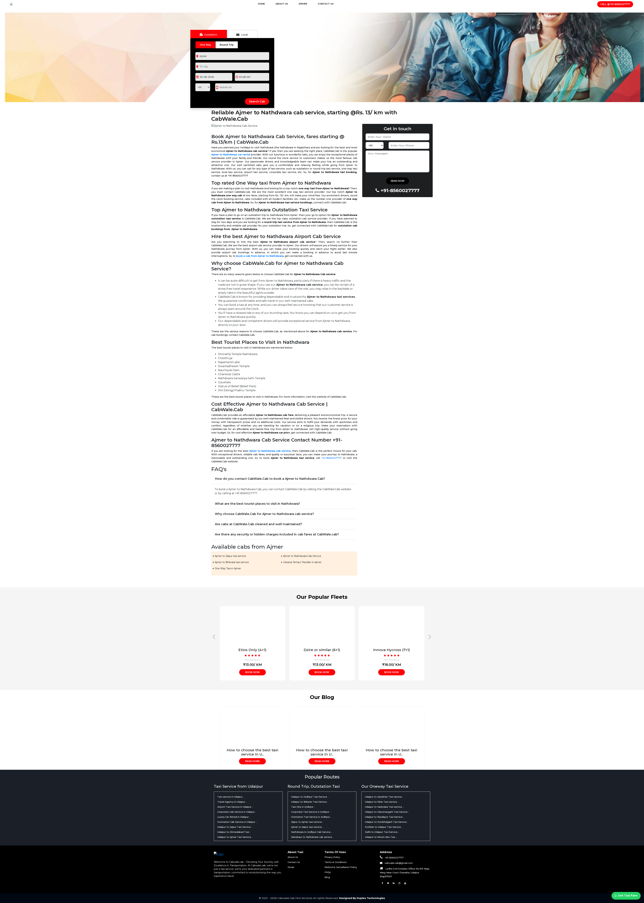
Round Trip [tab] (227, 44)
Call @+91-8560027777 (615, 4)
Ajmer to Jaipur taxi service (230, 556)
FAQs (328, 872)
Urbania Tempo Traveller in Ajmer (302, 562)
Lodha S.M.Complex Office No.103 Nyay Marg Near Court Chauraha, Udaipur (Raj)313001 (404, 872)
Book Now (252, 672)
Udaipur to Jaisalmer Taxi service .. (384, 796)
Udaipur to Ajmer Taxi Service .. (235, 837)
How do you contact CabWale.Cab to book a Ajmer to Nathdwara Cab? (270, 479)
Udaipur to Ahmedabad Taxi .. (234, 832)
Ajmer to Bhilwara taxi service (232, 562)
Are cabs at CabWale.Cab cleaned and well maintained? (258, 524)
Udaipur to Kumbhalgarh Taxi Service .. (386, 822)
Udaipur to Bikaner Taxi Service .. (309, 801)
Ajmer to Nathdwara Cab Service (302, 556)
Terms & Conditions (336, 862)
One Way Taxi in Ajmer (228, 568)
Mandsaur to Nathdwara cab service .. (312, 837)
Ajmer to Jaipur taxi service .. (307, 827)
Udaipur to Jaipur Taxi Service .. (234, 827)
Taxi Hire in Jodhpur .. (303, 806)
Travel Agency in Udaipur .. (232, 801)
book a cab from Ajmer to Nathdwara (259, 255)
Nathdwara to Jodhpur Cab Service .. (311, 832)
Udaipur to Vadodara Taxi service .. (384, 806)
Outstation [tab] (208, 34)
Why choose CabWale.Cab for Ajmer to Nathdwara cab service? (264, 514)
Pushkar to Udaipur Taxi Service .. (383, 827)
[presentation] (214, 636)
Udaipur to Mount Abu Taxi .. (381, 837)
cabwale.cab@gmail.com (398, 863)
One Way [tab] (205, 44)
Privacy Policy (332, 857)
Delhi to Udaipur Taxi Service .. (382, 832)
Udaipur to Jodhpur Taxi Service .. (310, 796)
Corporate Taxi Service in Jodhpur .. (311, 811)
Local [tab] (242, 34)
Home (264, 4)
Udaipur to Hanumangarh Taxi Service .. (387, 811)
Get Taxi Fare (627, 895)
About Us (282, 4)
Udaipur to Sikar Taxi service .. (382, 801)
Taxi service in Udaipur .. (230, 796)
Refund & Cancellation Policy (341, 867)
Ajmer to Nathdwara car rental (230, 154)
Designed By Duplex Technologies (362, 898)
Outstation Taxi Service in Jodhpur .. (311, 816)
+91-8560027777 (331, 457)
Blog (327, 877)
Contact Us (326, 4)
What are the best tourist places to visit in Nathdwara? (257, 504)
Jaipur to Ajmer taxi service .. (307, 822)
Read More (252, 761)
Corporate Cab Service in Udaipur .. (236, 811)
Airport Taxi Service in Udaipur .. (235, 806)
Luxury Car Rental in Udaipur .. (233, 816)
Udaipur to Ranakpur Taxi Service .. (384, 816)
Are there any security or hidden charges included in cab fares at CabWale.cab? (277, 534)
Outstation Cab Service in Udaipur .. (237, 822)
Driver (303, 4)
